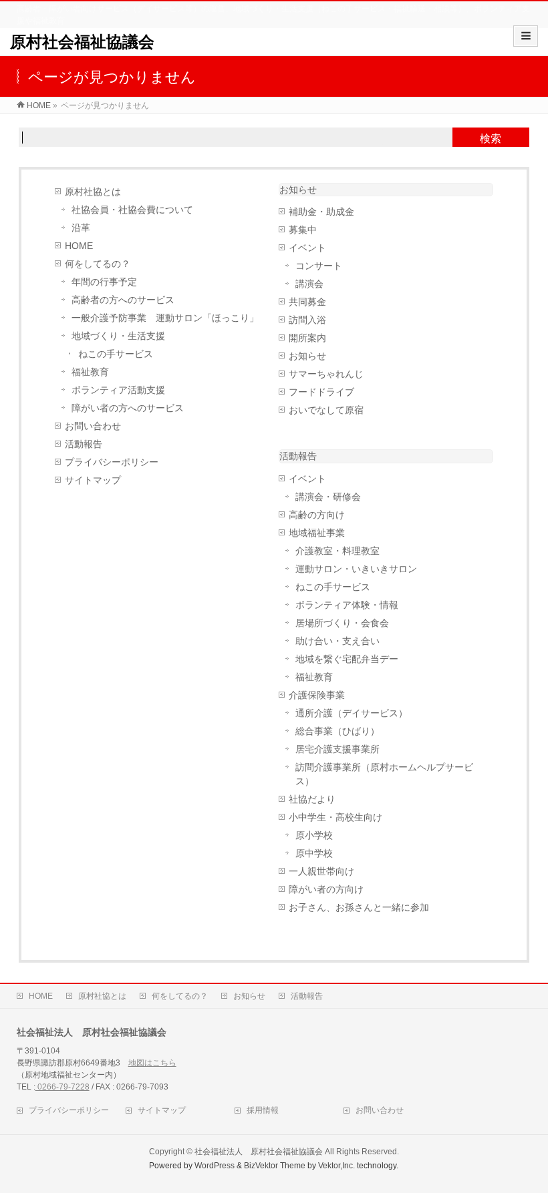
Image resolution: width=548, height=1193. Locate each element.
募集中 (303, 230)
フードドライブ (321, 392)
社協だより (312, 799)
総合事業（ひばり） (337, 731)
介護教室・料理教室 (337, 551)
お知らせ (298, 189)
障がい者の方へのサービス (128, 408)
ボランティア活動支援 (118, 390)
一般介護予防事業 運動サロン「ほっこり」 (165, 318)
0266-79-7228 (62, 1087)
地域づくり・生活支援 (118, 336)
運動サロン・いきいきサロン (356, 569)
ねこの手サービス (115, 354)
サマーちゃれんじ (326, 374)
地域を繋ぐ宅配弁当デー (346, 659)
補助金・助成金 (321, 212)
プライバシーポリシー (111, 462)
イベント (307, 248)
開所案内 (307, 338)
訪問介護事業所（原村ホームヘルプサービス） (384, 774)
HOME (79, 246)
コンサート (318, 266)
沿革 (81, 228)
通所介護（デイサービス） (351, 713)
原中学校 (314, 854)
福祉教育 (90, 372)
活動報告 (83, 444)
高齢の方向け (317, 515)
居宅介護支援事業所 (337, 749)
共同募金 (307, 302)
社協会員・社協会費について (132, 210)
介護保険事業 (317, 695)
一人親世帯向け (321, 872)
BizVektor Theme (274, 1165)
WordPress (214, 1165)
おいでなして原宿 (326, 410)
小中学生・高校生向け (335, 817)
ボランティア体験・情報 (346, 605)
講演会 (309, 284)
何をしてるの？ (97, 264)
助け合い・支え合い (337, 641)
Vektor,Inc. (336, 1165)
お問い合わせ (93, 426)
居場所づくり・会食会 (342, 623)
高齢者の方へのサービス (123, 300)
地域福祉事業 (317, 533)
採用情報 (263, 1110)
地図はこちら (152, 1062)
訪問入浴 (307, 320)
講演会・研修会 (328, 497)
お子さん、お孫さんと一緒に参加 (359, 908)
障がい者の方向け (326, 890)
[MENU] (525, 36)
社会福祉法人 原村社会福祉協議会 (258, 1151)
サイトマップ (93, 480)
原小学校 (314, 835)
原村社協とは (93, 192)
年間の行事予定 (104, 282)
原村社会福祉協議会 (82, 42)
